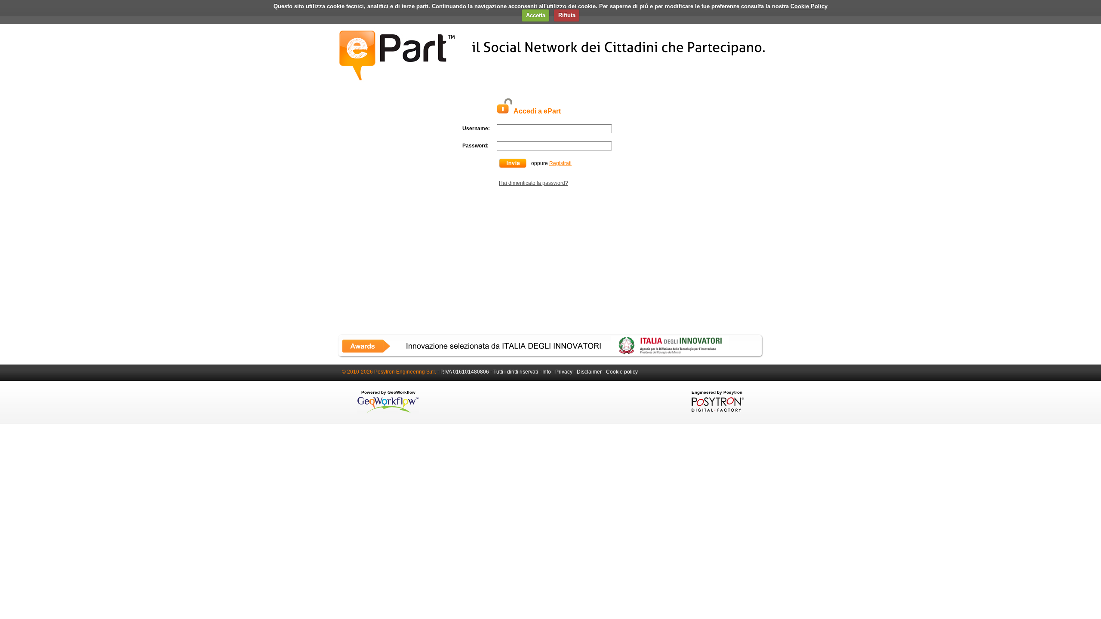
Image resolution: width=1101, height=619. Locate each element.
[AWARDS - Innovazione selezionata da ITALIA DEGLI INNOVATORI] (550, 356)
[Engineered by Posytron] (716, 410)
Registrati (560, 163)
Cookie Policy (808, 6)
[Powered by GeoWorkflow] (388, 412)
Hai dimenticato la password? (533, 183)
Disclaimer (589, 372)
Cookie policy (622, 372)
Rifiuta (566, 15)
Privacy (563, 372)
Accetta (535, 15)
